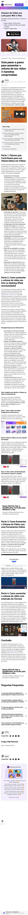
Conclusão (7, 146)
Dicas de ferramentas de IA (19, 58)
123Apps (3, 536)
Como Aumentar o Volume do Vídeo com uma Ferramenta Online (14, 139)
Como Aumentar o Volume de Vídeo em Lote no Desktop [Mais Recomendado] (14, 135)
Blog (10, 58)
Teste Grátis (19, 4)
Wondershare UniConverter (8, 294)
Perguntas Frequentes (10, 149)
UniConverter (4, 58)
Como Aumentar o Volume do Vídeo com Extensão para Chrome (14, 143)
